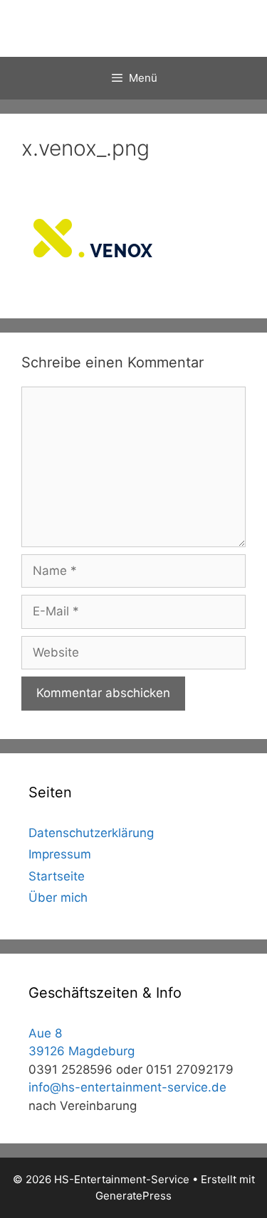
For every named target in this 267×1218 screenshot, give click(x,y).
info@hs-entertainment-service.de (127, 1087)
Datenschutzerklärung (91, 833)
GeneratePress (133, 1195)
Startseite (56, 876)
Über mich (58, 897)
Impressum (59, 854)
